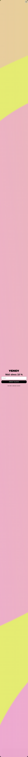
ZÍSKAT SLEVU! (14, 381)
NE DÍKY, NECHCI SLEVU (14, 385)
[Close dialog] (26, 2)
